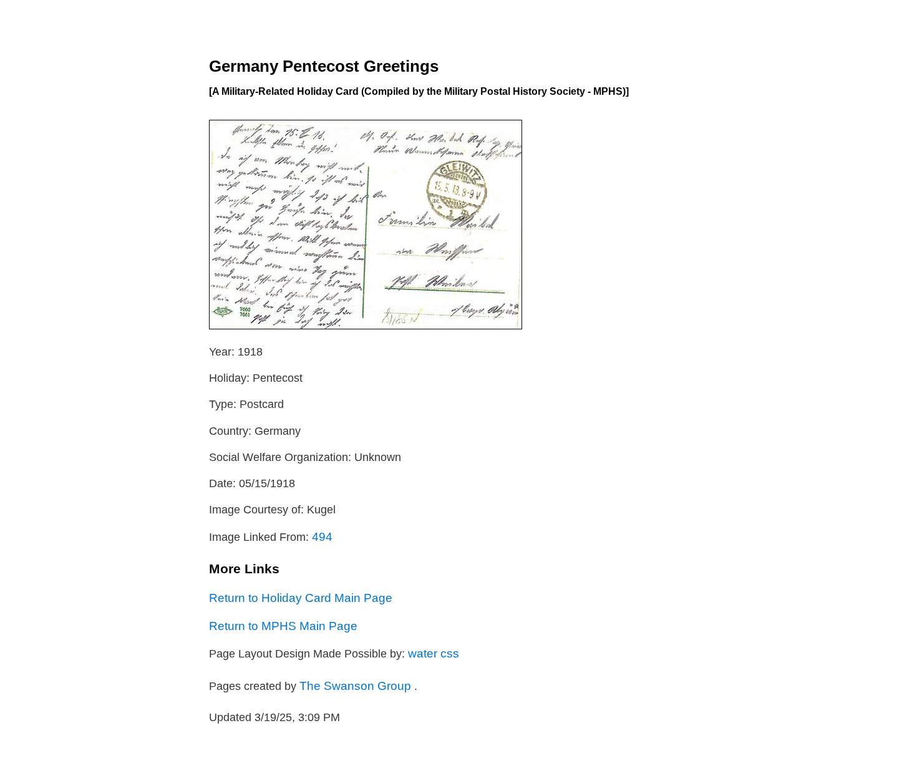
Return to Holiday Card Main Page (300, 597)
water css (433, 653)
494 (322, 536)
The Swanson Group (356, 685)
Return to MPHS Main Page (283, 626)
